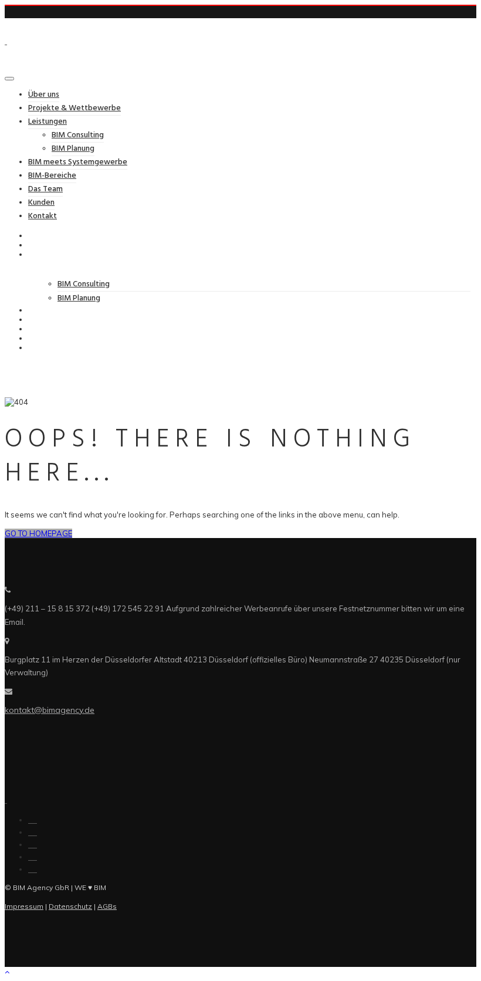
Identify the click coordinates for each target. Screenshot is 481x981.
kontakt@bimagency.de (49, 710)
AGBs (107, 906)
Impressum (24, 906)
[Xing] (32, 856)
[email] (32, 869)
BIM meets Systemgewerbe (77, 162)
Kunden (41, 202)
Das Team (45, 189)
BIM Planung (73, 148)
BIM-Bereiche (52, 175)
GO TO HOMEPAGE (38, 533)
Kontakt (42, 216)
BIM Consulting (78, 135)
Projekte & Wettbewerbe (74, 108)
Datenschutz (70, 906)
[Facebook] (32, 819)
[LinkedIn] (32, 832)
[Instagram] (32, 844)
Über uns (43, 95)
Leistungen (47, 121)
